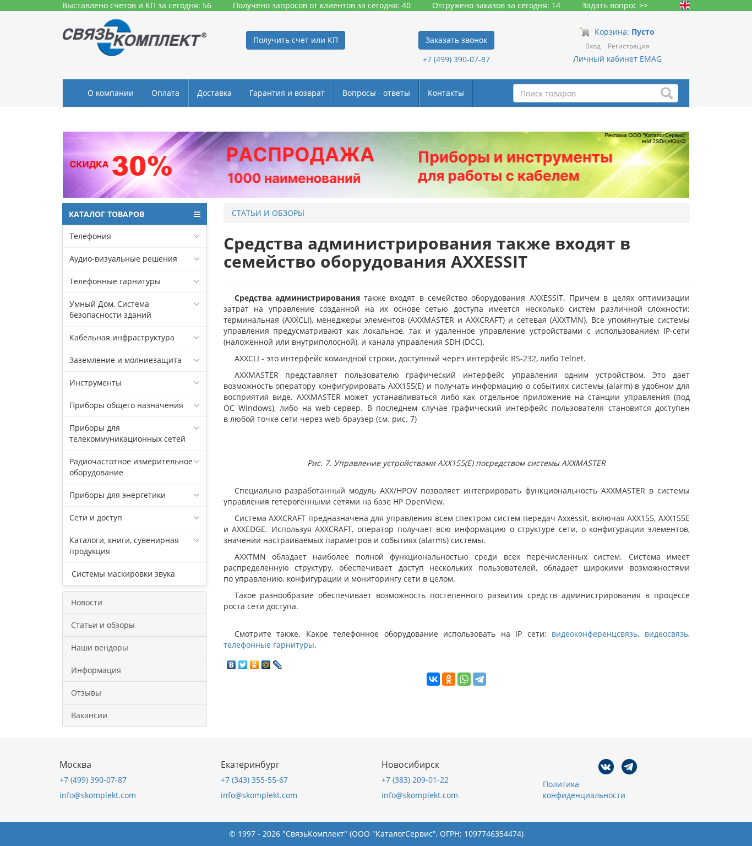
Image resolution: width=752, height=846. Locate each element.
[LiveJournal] (278, 662)
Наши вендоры (99, 647)
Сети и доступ (95, 517)
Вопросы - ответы (376, 93)
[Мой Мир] (266, 662)
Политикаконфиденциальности (584, 789)
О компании (111, 93)
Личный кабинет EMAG (617, 58)
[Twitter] (243, 662)
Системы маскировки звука (122, 573)
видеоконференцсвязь (594, 633)
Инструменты (95, 382)
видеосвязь (666, 633)
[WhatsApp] (464, 679)
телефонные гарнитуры (269, 644)
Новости (86, 602)
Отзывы (86, 692)
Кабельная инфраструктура (122, 337)
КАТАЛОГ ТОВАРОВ (106, 214)
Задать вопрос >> (615, 5)
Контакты (446, 93)
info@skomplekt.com (97, 795)
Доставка (214, 93)
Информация (96, 670)
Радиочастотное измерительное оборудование (131, 467)
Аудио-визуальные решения (123, 258)
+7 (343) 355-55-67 (254, 779)
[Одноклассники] (254, 662)
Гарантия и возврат (287, 93)
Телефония (90, 236)
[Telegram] (479, 679)
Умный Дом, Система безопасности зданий (110, 309)
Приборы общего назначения (126, 405)
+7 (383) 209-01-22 (415, 779)
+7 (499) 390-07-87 (456, 59)
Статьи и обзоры (103, 625)
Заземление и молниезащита (125, 360)
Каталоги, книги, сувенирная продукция (124, 545)
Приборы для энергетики (117, 495)
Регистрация (629, 46)
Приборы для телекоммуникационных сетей (127, 433)
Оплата (165, 93)
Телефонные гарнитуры (115, 281)
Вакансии (89, 715)
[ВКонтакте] (231, 662)
